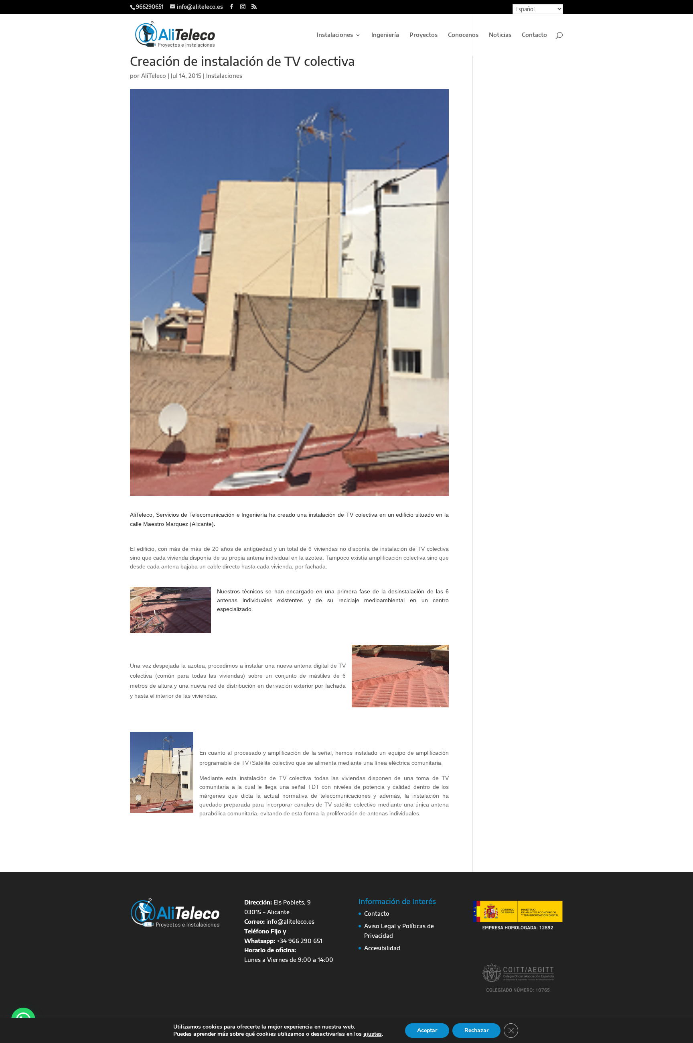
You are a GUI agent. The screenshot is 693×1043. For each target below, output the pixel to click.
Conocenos (463, 35)
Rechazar (476, 1030)
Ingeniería (385, 35)
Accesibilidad (382, 948)
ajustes (372, 1034)
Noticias (500, 35)
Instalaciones (335, 35)
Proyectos (423, 35)
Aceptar (427, 1030)
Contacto (534, 35)
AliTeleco (153, 75)
